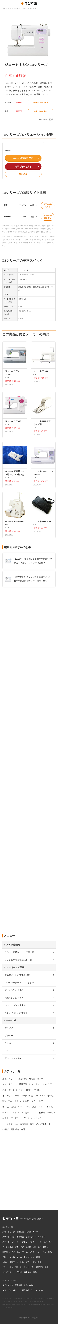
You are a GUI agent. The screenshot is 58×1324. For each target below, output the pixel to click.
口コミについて (37, 1290)
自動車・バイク (8, 1252)
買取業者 (27, 1272)
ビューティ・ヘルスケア (35, 1237)
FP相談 (19, 1272)
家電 (4, 1232)
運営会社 (18, 1285)
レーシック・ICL (27, 1267)
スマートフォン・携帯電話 (13, 1237)
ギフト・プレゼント (34, 1262)
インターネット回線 (10, 1267)
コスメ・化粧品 (8, 1262)
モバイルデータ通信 (19, 1242)
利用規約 (25, 1290)
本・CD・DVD (28, 1252)
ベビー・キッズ (8, 1257)
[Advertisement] (29, 804)
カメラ (35, 1232)
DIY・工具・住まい (40, 1247)
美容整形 (39, 1267)
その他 (28, 1247)
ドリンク (11, 1232)
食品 (18, 1252)
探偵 (46, 1267)
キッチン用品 (7, 1247)
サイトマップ (7, 1285)
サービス (20, 1262)
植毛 (35, 1272)
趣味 (38, 1257)
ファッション (29, 1257)
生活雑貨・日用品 (24, 1232)
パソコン (32, 1242)
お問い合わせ (29, 1285)
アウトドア (19, 1247)
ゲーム (19, 1257)
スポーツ (6, 1242)
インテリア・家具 (45, 1242)
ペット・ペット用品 (44, 1252)
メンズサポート (8, 1272)
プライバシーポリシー (11, 1290)
